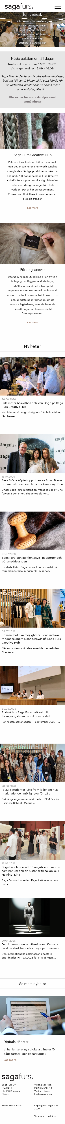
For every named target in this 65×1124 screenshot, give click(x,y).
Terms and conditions (45, 1116)
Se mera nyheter (32, 984)
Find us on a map (43, 1094)
